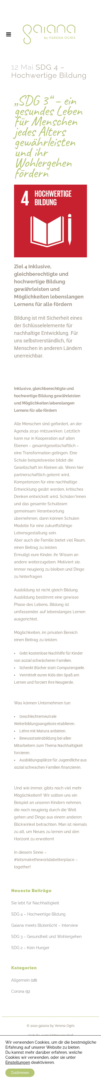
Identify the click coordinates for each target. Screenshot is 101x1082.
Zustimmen (20, 1073)
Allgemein (20, 980)
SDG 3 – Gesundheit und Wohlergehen (46, 936)
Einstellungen (17, 1062)
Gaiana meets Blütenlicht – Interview (44, 925)
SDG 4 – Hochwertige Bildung (38, 914)
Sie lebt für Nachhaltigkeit (35, 903)
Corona (17, 991)
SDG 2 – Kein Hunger (30, 947)
